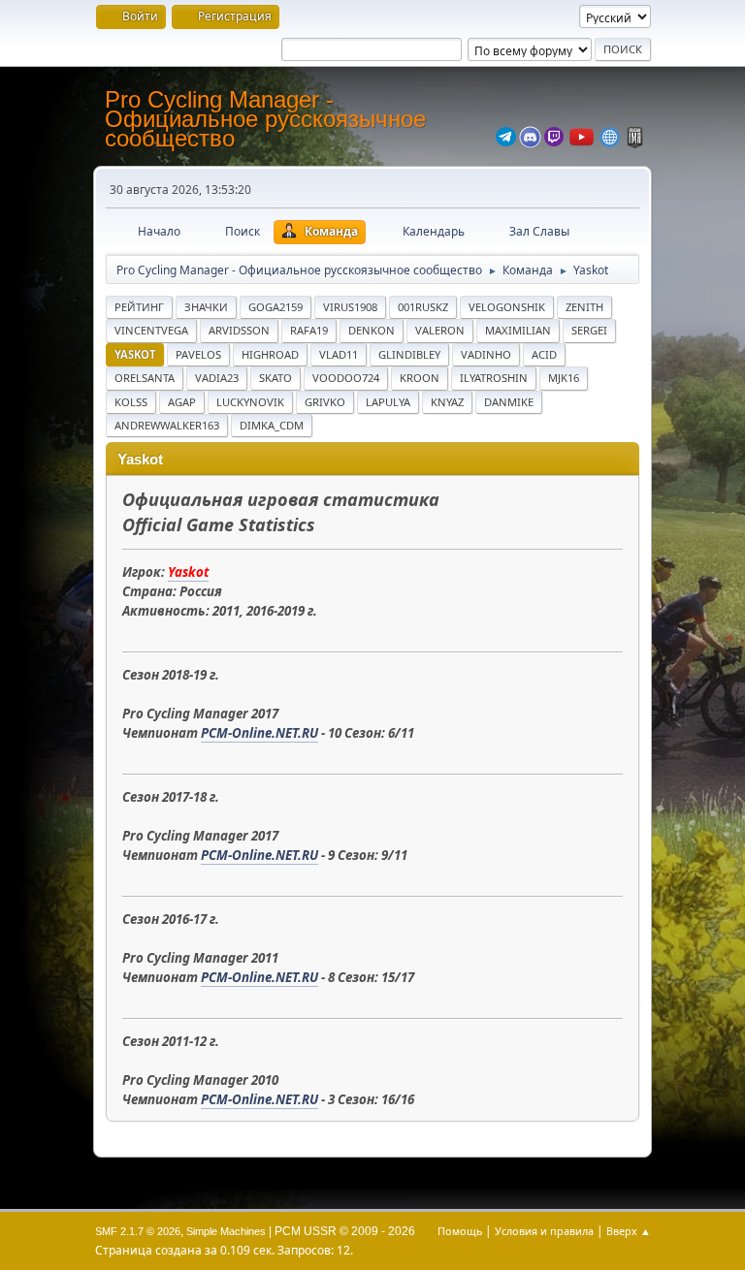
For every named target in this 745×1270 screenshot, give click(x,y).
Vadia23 (217, 377)
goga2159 (275, 307)
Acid (544, 354)
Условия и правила (544, 1230)
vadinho (486, 354)
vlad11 (338, 354)
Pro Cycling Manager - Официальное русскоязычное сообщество (265, 118)
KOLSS (130, 402)
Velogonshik (507, 307)
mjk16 (563, 377)
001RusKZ (423, 307)
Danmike (509, 402)
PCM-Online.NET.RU (259, 733)
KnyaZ (447, 402)
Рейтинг (139, 307)
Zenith (584, 307)
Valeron (440, 330)
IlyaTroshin (494, 377)
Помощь (459, 1230)
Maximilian (518, 330)
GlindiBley (409, 354)
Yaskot (134, 354)
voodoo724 (345, 377)
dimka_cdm (272, 425)
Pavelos (198, 354)
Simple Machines (226, 1231)
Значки (206, 307)
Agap (182, 402)
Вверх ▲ (628, 1230)
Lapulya (388, 402)
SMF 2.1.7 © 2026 (137, 1231)
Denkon (371, 330)
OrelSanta (144, 377)
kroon (419, 377)
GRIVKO (325, 402)
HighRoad (270, 354)
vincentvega (151, 330)
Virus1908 (350, 307)
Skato (275, 377)
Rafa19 (309, 330)
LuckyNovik (250, 402)
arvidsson (239, 330)
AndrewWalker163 (166, 425)
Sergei (589, 330)
